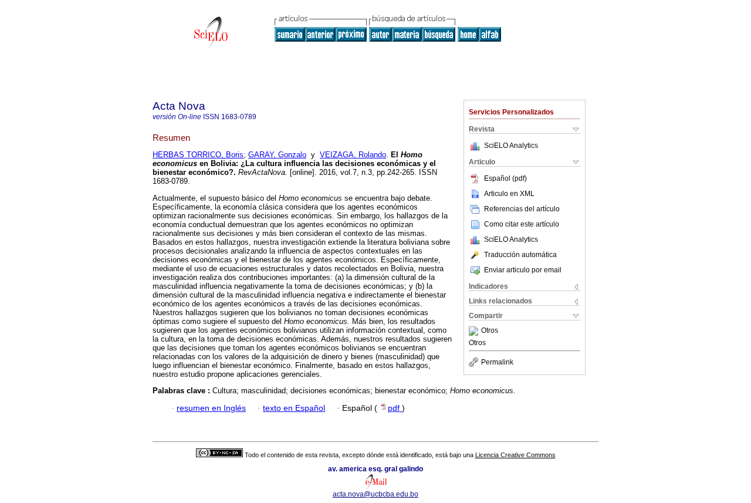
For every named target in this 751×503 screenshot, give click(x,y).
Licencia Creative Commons (515, 454)
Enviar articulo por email (522, 270)
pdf (395, 408)
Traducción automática (520, 255)
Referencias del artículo (522, 209)
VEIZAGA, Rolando (353, 154)
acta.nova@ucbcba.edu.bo (375, 494)
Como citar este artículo (521, 224)
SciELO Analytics (511, 145)
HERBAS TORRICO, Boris (198, 154)
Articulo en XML (509, 194)
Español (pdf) (505, 178)
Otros (489, 331)
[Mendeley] (475, 331)
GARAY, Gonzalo (277, 154)
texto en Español (294, 408)
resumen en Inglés (211, 408)
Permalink (497, 362)
